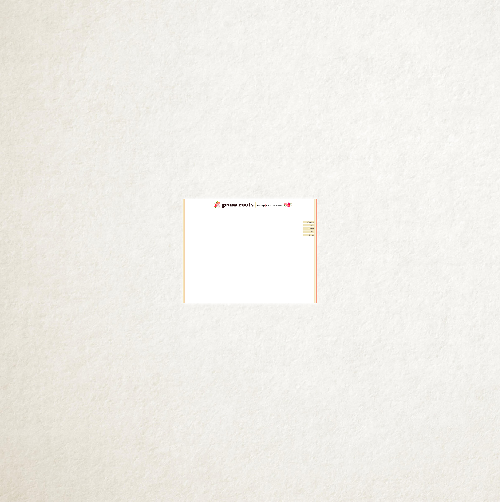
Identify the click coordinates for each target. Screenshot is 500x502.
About (312, 232)
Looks (312, 225)
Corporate (310, 228)
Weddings (310, 222)
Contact (311, 235)
